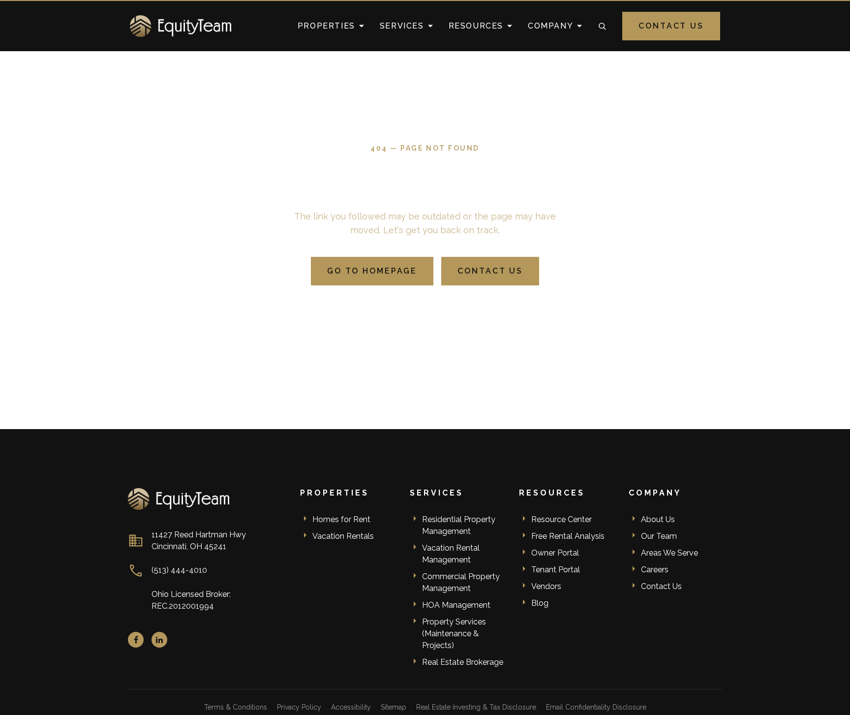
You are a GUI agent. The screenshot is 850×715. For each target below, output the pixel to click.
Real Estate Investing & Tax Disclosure (476, 707)
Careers (654, 569)
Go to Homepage (372, 271)
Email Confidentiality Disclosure (596, 707)
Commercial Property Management (461, 582)
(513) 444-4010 (179, 570)
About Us (658, 519)
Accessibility (351, 707)
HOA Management (456, 605)
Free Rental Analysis (568, 536)
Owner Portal (555, 553)
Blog (539, 603)
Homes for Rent (341, 519)
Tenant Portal (555, 569)
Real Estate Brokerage (462, 662)
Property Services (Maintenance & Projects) (454, 633)
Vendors (546, 586)
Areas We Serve (669, 553)
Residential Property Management (458, 525)
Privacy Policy (299, 707)
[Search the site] (602, 26)
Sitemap (393, 707)
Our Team (659, 536)
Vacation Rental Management (451, 553)
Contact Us (671, 26)
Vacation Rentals (343, 536)
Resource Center (561, 519)
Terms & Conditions (235, 707)
